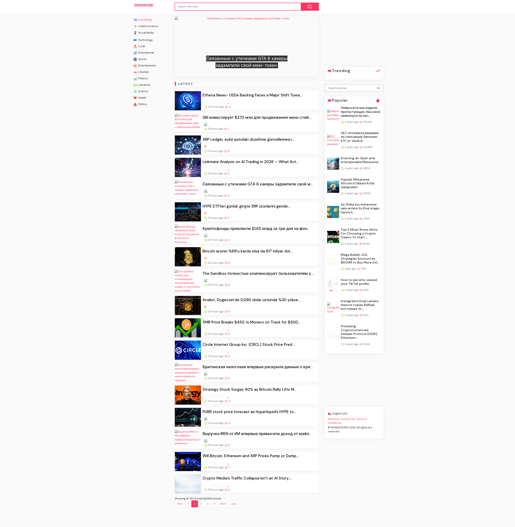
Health (142, 97)
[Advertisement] (354, 42)
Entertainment (147, 65)
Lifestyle (143, 72)
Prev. (180, 503)
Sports (142, 59)
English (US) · (340, 413)
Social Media (146, 32)
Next (223, 503)
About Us (333, 419)
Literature (144, 85)
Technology (145, 39)
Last (233, 503)
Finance (143, 78)
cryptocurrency (148, 26)
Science (143, 91)
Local (141, 46)
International (146, 52)
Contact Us (348, 419)
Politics (142, 104)
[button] (185, 47)
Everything (144, 19)
